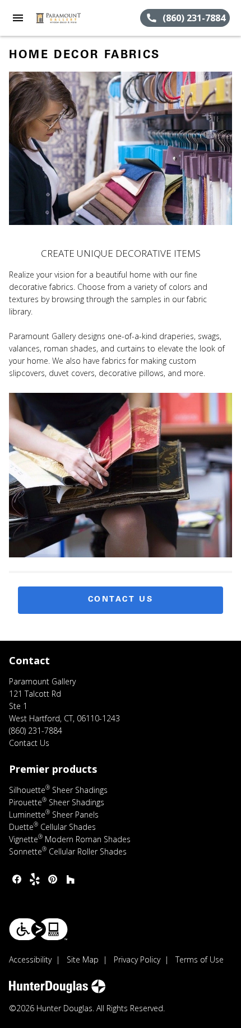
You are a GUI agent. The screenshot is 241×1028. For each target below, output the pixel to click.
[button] (18, 18)
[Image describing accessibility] (38, 929)
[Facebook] (17, 879)
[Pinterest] (53, 879)
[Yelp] (35, 879)
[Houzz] (70, 879)
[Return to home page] (69, 18)
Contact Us (121, 600)
